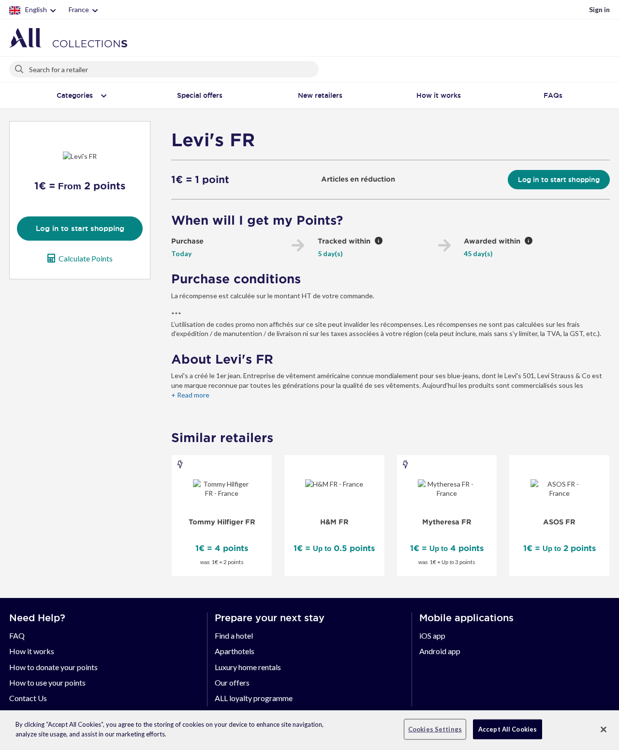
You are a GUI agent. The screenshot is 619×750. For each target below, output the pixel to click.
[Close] (603, 729)
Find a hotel (234, 635)
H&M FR (334, 522)
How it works (31, 651)
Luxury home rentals (248, 667)
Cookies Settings (435, 729)
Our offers (232, 682)
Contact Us (28, 698)
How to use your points (47, 682)
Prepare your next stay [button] (269, 617)
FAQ (17, 635)
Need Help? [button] (37, 617)
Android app (439, 651)
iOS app (432, 635)
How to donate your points (53, 667)
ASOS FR (559, 522)
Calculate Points (86, 258)
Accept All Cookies (507, 729)
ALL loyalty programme (254, 698)
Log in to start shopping (80, 228)
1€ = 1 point (200, 179)
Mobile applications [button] (466, 617)
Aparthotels (234, 651)
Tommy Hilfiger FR (222, 522)
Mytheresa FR (447, 522)
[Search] (20, 67)
